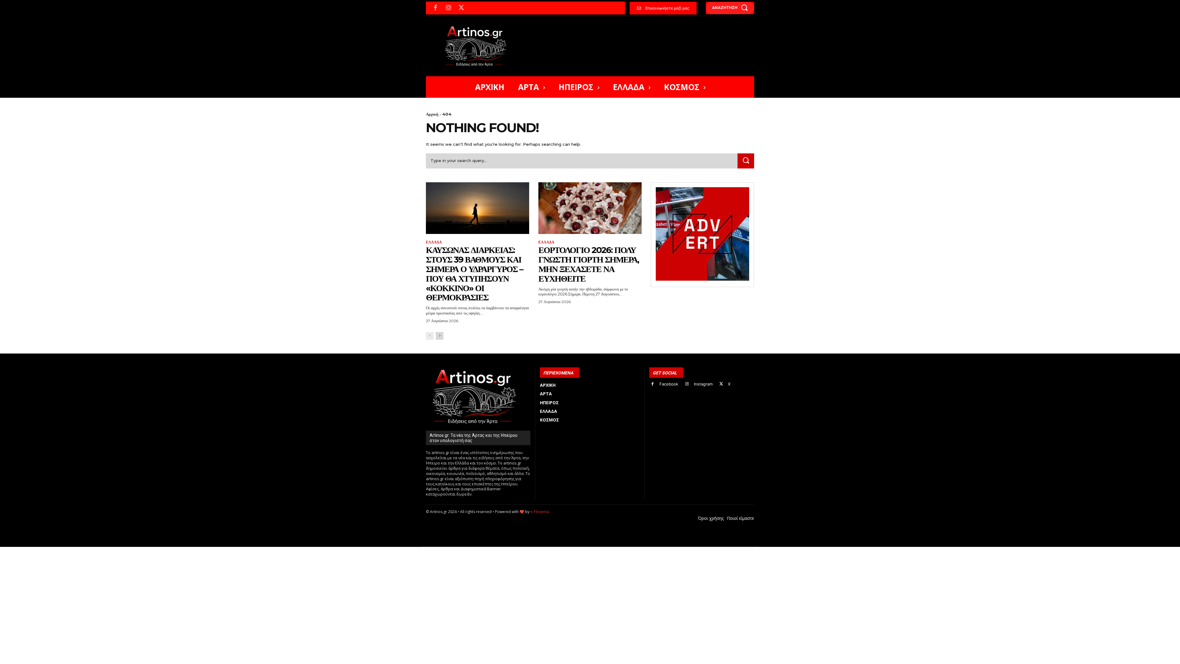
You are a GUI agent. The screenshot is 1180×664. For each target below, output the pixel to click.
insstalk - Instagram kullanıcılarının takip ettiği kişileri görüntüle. (574, 550)
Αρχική (432, 114)
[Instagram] (448, 8)
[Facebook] (435, 8)
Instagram (703, 383)
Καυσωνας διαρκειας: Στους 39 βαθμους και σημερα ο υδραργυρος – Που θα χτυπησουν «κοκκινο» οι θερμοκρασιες (474, 273)
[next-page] (439, 336)
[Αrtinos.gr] (478, 46)
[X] (461, 8)
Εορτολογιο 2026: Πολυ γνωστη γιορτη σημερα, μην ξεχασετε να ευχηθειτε (588, 264)
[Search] (746, 160)
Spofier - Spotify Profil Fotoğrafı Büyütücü (468, 550)
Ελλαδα (434, 242)
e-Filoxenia (539, 511)
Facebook (668, 383)
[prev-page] (430, 336)
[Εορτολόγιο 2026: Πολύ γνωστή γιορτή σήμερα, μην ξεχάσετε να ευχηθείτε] (590, 208)
